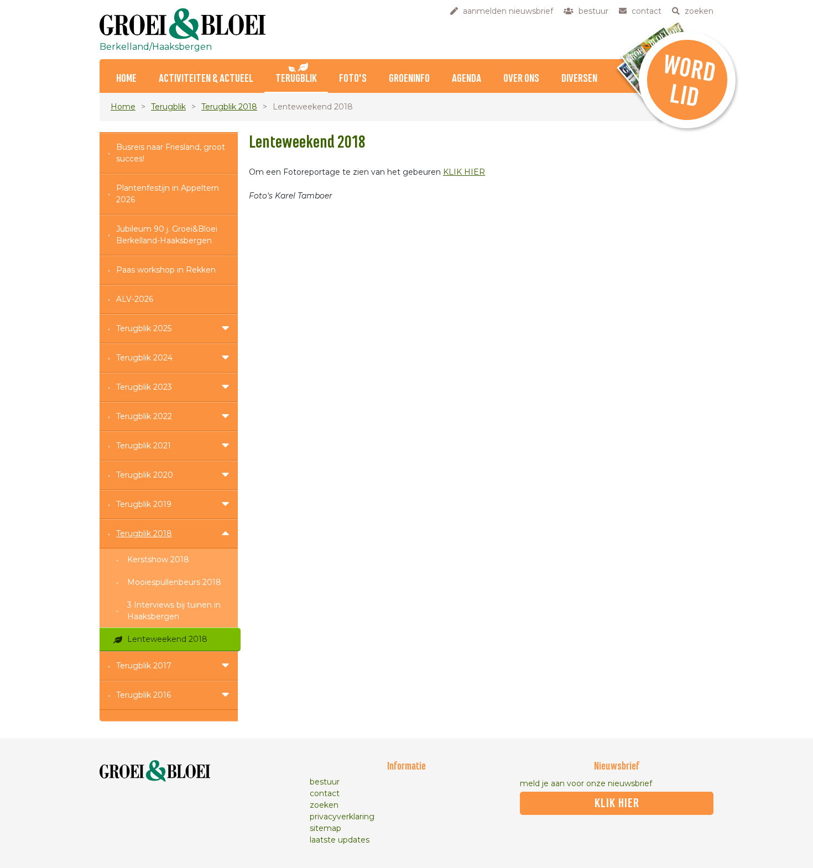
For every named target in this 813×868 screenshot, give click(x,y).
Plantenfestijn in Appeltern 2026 (167, 194)
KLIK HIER (464, 172)
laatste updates (339, 840)
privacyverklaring (342, 817)
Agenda (466, 79)
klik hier (617, 803)
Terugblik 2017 (143, 666)
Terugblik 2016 (143, 695)
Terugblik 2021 (143, 446)
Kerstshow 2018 (158, 559)
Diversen (579, 79)
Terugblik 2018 (229, 107)
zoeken (324, 805)
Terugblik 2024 (144, 358)
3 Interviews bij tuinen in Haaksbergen (174, 610)
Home (126, 79)
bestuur (325, 782)
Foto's (353, 79)
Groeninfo (409, 79)
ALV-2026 (134, 299)
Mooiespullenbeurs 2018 (174, 582)
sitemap (325, 828)
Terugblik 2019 (143, 504)
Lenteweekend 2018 (167, 639)
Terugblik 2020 (144, 475)
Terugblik (296, 79)
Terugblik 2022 (144, 416)
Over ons (521, 79)
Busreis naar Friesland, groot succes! (170, 153)
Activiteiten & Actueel (206, 79)
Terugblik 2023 (144, 387)
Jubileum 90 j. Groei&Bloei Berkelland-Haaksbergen (166, 234)
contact (325, 793)
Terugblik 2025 (143, 328)
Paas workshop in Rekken (166, 270)
